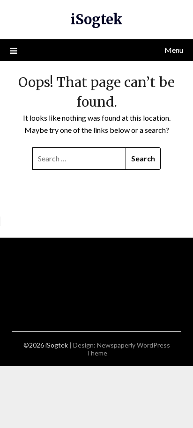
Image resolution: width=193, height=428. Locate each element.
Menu (173, 49)
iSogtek (97, 19)
